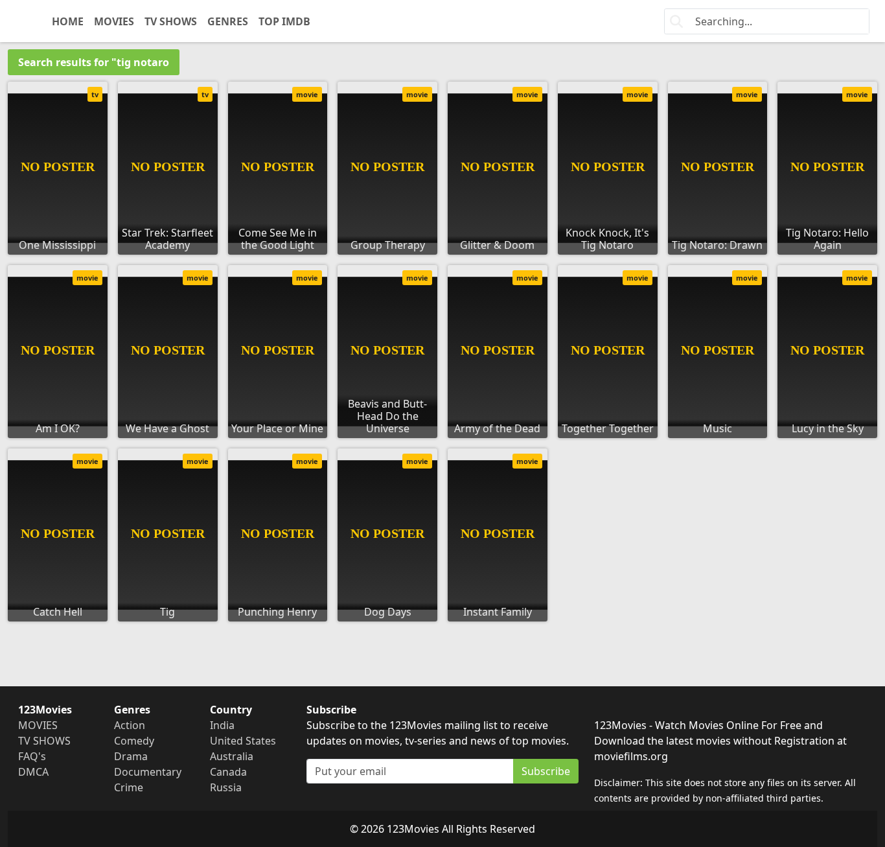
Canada (228, 772)
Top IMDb (284, 21)
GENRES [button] (227, 21)
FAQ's (32, 756)
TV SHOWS (170, 21)
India (222, 725)
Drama (131, 756)
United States (243, 741)
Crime (128, 787)
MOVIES (114, 21)
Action (129, 725)
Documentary (147, 772)
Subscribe (546, 771)
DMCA (33, 772)
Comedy (134, 741)
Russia (226, 787)
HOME (68, 21)
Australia (231, 756)
